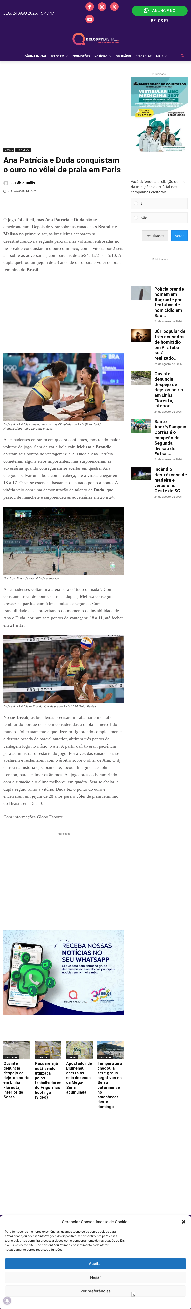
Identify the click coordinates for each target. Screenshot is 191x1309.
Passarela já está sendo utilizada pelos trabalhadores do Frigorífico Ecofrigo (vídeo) (48, 1080)
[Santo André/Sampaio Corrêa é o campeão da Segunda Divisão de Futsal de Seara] (141, 426)
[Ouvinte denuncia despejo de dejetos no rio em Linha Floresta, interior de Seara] (16, 1050)
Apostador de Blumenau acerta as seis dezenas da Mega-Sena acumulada (79, 1078)
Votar (179, 235)
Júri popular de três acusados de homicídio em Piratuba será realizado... (169, 345)
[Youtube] (89, 19)
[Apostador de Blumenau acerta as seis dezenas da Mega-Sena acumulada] (79, 1050)
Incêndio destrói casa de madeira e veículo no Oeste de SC (170, 480)
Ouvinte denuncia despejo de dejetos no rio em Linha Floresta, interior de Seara (16, 1080)
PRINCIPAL (23, 149)
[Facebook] (89, 6)
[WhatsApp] (85, 204)
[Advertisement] (63, 109)
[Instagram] (102, 6)
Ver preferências (95, 1291)
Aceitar (95, 1263)
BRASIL (9, 149)
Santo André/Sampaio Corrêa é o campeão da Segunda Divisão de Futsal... (170, 437)
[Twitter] (114, 6)
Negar (95, 1277)
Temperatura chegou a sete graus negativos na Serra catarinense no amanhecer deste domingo (109, 1085)
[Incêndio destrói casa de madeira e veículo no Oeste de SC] (141, 473)
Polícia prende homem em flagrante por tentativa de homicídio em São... (169, 302)
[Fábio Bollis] (6, 183)
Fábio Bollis (25, 182)
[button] (183, 1221)
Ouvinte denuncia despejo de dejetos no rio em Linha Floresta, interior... (168, 390)
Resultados (155, 235)
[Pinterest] (73, 204)
